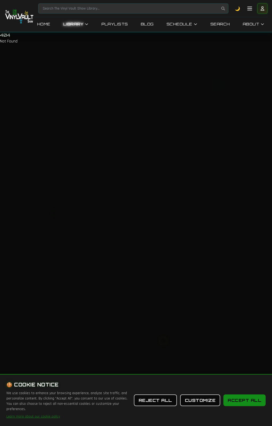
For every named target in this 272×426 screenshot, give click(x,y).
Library (73, 24)
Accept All (244, 400)
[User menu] (262, 8)
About (251, 24)
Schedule (179, 24)
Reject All (155, 400)
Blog (147, 24)
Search (220, 24)
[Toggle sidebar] (249, 8)
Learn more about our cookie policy (33, 416)
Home (43, 24)
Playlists (114, 24)
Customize (200, 400)
